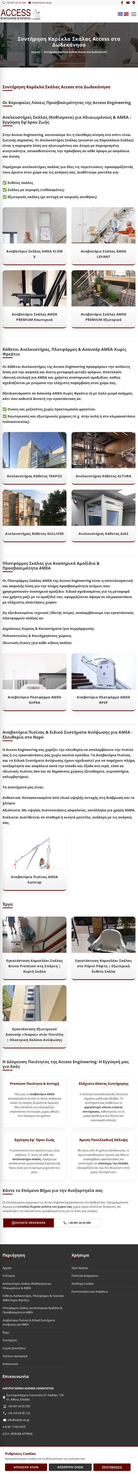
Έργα (6, 1332)
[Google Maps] (133, 2)
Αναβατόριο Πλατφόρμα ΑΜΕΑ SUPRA (34, 700)
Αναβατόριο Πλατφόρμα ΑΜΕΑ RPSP (103, 700)
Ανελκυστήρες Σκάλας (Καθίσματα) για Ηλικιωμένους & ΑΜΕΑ (27, 1286)
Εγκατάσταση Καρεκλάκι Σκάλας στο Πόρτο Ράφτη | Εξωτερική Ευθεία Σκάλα (103, 966)
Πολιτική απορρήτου (85, 1276)
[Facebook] (122, 2)
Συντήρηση (10, 1340)
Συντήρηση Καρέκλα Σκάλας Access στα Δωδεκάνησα (56, 87)
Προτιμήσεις (112, 1467)
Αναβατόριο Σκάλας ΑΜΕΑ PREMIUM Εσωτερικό (34, 317)
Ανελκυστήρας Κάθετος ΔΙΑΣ (104, 533)
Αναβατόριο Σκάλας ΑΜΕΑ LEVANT (103, 254)
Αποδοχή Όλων (26, 1467)
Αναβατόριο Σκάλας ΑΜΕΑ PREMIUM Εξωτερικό (103, 317)
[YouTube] (128, 2)
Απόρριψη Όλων (70, 1467)
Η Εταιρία (9, 1276)
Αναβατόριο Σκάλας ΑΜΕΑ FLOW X (34, 254)
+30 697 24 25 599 (16, 2)
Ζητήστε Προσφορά (30, 1223)
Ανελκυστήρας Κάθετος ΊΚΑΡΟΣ (34, 476)
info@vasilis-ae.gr (42, 2)
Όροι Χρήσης (80, 1268)
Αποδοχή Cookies (83, 1283)
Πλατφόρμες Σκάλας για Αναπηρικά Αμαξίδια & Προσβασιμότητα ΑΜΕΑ (32, 1310)
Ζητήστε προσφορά (15, 1356)
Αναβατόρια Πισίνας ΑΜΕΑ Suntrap (34, 880)
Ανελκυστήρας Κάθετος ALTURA (103, 476)
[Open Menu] (133, 14)
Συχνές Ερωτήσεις (14, 1348)
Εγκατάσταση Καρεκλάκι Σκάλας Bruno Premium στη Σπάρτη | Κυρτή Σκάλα (34, 966)
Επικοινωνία (10, 1364)
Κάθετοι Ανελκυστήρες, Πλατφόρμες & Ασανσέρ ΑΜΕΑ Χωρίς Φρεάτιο (33, 1298)
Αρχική (35, 52)
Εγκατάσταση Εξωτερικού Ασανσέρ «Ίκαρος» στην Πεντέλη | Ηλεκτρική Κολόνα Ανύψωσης (34, 1034)
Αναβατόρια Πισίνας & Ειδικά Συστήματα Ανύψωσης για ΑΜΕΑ (29, 1322)
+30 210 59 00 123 (19, 1413)
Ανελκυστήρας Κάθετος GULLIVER (34, 533)
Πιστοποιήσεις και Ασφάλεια (90, 1291)
